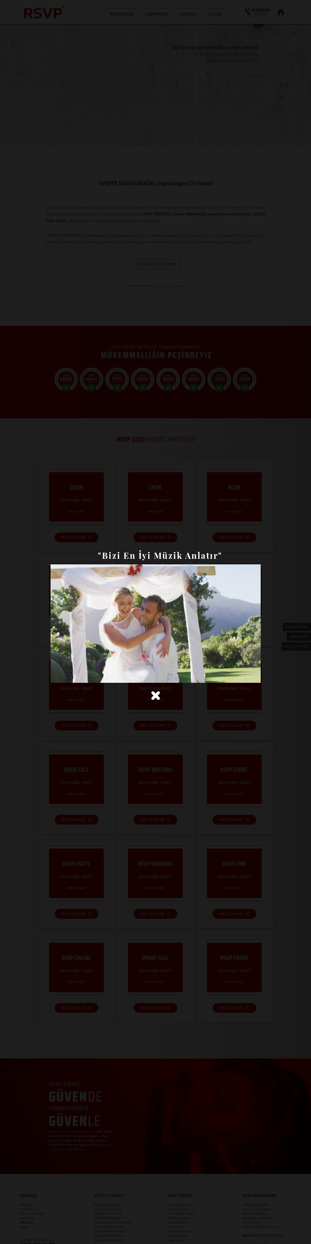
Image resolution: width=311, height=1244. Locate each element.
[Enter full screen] (254, 676)
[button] (155, 695)
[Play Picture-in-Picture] (246, 676)
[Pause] (57, 676)
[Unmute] (65, 676)
